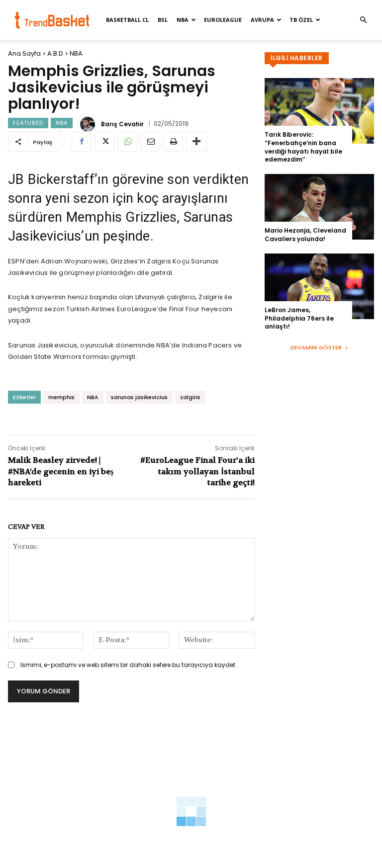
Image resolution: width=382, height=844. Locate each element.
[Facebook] (82, 142)
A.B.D (55, 53)
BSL (163, 19)
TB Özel (301, 19)
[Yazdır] (173, 142)
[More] (196, 142)
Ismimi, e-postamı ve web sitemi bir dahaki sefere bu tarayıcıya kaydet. (128, 665)
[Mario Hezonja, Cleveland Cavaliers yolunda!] (319, 207)
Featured (28, 123)
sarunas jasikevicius (139, 397)
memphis (61, 397)
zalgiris (190, 397)
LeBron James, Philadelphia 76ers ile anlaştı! (299, 318)
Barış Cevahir (122, 124)
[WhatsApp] (127, 142)
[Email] (150, 142)
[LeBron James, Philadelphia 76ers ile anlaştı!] (319, 286)
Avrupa (262, 19)
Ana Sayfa (24, 53)
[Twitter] (104, 142)
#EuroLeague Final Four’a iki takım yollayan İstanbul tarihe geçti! (197, 471)
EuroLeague (223, 19)
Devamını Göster (316, 347)
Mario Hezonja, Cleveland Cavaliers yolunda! (305, 234)
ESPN (16, 261)
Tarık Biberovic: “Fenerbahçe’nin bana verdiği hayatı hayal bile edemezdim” (303, 147)
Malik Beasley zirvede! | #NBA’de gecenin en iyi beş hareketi (60, 471)
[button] (363, 20)
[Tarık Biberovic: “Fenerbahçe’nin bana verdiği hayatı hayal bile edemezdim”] (319, 111)
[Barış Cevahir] (89, 124)
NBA (183, 19)
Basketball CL (127, 19)
